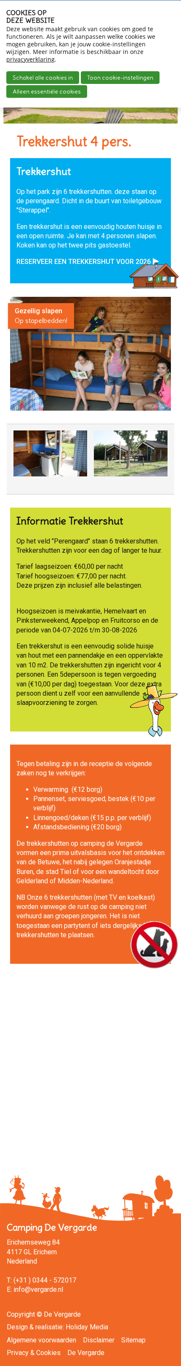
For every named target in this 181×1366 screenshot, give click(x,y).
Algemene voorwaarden (41, 1340)
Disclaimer (98, 1340)
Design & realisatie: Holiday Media (57, 1327)
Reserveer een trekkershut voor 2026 (83, 262)
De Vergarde (85, 1353)
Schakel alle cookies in (43, 77)
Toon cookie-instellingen (120, 77)
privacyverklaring (30, 59)
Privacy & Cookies (34, 1353)
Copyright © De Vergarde (44, 1314)
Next (161, 461)
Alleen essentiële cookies (47, 91)
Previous (21, 461)
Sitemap (133, 1340)
